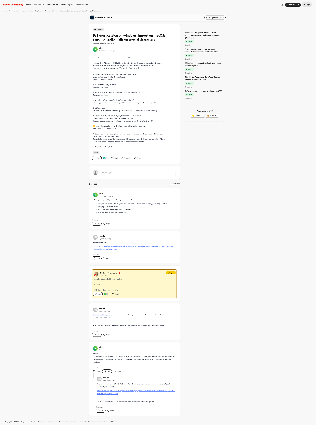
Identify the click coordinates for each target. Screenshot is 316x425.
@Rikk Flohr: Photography (102, 315)
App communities (14, 11)
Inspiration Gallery (82, 5)
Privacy (61, 422)
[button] (293, 5)
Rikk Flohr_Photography (109, 273)
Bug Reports (39, 11)
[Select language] (282, 5)
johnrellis (102, 236)
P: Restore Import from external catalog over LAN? (203, 91)
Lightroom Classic (27, 11)
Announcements (52, 5)
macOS (96, 152)
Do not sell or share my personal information (93, 422)
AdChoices (114, 422)
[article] (134, 209)
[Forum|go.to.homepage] (13, 5)
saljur (101, 48)
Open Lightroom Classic (215, 17)
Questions (188, 45)
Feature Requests (67, 5)
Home (5, 11)
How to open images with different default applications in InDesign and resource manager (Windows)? (202, 35)
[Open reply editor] (134, 172)
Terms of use (53, 422)
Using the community (40, 422)
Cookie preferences (71, 422)
